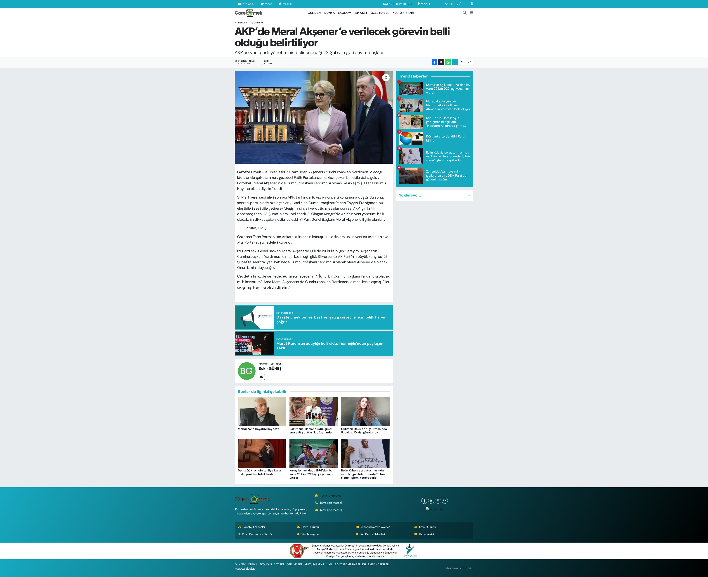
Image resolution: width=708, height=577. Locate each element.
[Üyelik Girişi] (470, 4)
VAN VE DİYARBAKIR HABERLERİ (346, 564)
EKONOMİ (345, 13)
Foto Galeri (248, 4)
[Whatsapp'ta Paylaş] (448, 62)
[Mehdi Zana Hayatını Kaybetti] (262, 411)
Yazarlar (287, 4)
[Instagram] (438, 501)
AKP (291, 197)
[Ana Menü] (471, 13)
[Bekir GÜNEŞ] (247, 371)
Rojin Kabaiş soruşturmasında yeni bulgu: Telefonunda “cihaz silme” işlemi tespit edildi (363, 474)
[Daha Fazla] (455, 62)
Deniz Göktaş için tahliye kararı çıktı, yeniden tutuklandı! (260, 472)
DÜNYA (329, 13)
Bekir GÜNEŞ (270, 368)
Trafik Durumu (427, 527)
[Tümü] (468, 195)
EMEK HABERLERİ (378, 564)
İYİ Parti (305, 219)
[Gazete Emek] (248, 12)
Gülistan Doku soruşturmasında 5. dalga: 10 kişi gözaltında (364, 430)
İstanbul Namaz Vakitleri (375, 527)
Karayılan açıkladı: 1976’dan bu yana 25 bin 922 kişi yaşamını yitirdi (311, 474)
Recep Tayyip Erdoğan (354, 202)
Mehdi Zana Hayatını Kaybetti (259, 429)
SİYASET (361, 13)
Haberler (241, 22)
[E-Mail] (262, 377)
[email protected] (331, 495)
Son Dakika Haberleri (372, 534)
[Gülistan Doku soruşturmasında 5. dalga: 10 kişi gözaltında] (365, 411)
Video (268, 4)
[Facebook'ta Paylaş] (434, 62)
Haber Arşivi (426, 534)
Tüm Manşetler (310, 534)
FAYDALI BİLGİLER (245, 569)
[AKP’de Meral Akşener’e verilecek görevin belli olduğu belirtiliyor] (314, 117)
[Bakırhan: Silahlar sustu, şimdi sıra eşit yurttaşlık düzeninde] (313, 411)
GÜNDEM (314, 13)
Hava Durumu (310, 527)
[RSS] (445, 501)
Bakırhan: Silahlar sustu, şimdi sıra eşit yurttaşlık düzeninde (310, 430)
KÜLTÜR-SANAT (404, 13)
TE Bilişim (467, 568)
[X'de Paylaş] (441, 62)
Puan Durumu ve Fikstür (257, 534)
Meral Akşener (347, 219)
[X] (431, 501)
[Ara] (464, 13)
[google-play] (434, 509)
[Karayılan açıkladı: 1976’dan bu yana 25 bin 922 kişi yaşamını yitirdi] (313, 453)
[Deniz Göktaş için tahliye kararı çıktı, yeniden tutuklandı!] (262, 453)
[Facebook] (424, 501)
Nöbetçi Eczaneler (253, 527)
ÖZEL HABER (380, 13)
